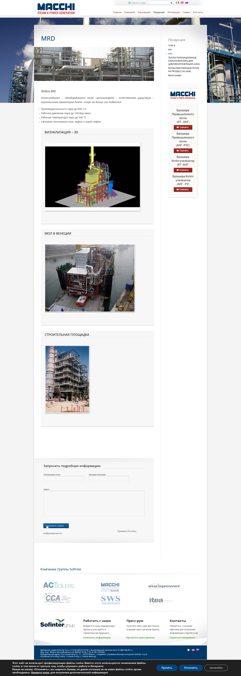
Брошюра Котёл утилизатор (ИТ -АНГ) (183, 161)
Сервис (186, 12)
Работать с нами (138, 3)
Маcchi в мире (175, 75)
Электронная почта (51, 475)
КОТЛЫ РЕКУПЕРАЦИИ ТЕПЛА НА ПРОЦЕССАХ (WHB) (183, 70)
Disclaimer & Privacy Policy (52, 656)
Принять (167, 667)
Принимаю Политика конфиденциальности (89, 532)
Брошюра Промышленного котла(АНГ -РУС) (183, 139)
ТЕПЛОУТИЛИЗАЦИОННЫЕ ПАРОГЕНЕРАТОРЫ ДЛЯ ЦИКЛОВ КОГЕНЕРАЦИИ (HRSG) (184, 61)
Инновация (174, 12)
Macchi (64, 9)
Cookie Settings (89, 656)
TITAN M (171, 45)
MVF (170, 49)
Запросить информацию (97, 637)
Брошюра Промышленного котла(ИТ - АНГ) (183, 116)
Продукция (159, 12)
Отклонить (191, 667)
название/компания (97, 475)
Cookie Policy (73, 656)
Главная (117, 12)
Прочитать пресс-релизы (140, 637)
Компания (129, 12)
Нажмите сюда (40, 672)
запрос (46, 489)
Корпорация (144, 12)
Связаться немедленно (182, 637)
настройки (216, 667)
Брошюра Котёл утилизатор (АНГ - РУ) (183, 180)
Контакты (198, 12)
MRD (170, 53)
